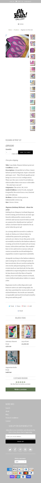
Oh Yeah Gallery (22, 466)
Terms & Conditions (12, 418)
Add (30, 306)
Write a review (20, 389)
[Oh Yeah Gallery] (20, 15)
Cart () (20, 1)
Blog (7, 414)
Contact (8, 421)
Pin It (24, 306)
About (7, 411)
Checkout (27, 1)
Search (8, 408)
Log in (12, 1)
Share (18, 306)
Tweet (12, 306)
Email (21, 311)
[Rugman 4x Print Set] (17, 46)
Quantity (9, 149)
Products (16, 30)
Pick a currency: (20, 458)
